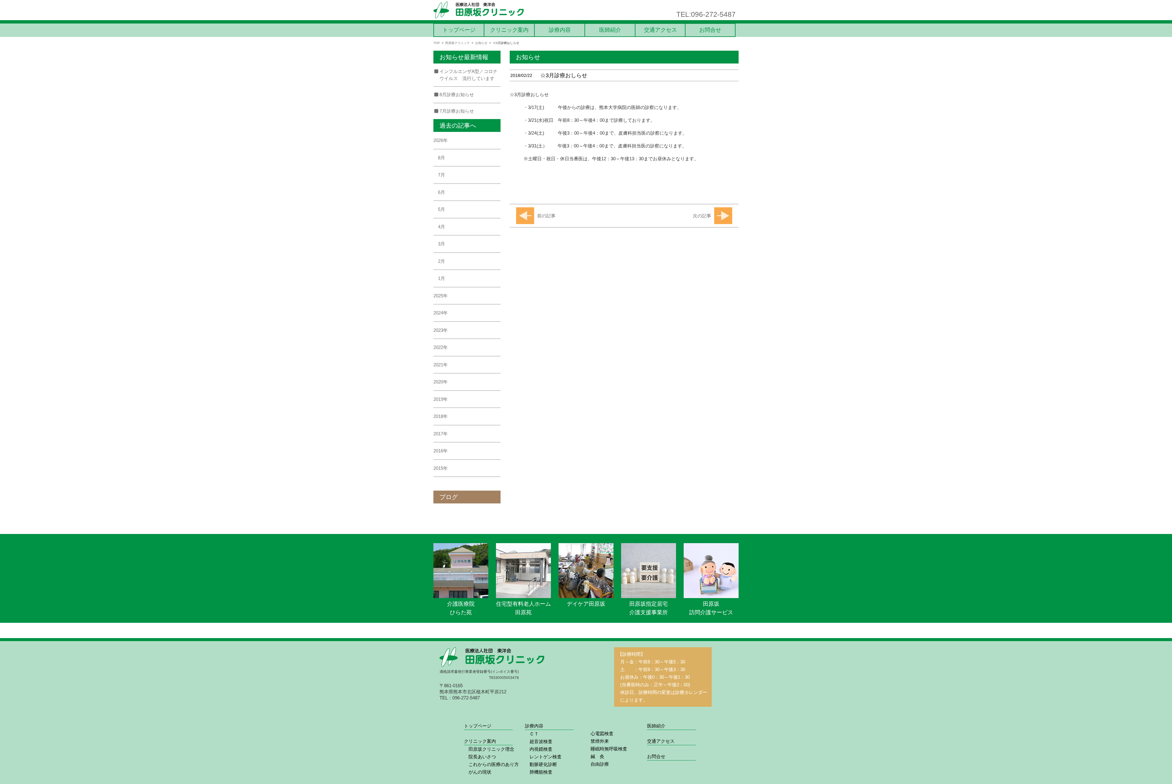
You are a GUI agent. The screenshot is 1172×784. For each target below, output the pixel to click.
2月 (441, 261)
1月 (441, 278)
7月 (441, 174)
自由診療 (597, 764)
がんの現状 (477, 772)
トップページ (459, 30)
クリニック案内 (509, 30)
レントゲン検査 (543, 756)
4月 (441, 226)
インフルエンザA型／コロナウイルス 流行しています (468, 75)
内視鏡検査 (538, 749)
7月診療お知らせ (457, 111)
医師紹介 (610, 30)
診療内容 (560, 30)
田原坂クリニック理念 (489, 749)
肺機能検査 (538, 772)
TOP (436, 43)
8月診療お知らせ (457, 94)
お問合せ (710, 30)
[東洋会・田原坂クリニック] (479, 10)
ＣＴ (532, 733)
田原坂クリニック (457, 43)
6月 (441, 192)
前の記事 (546, 215)
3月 (441, 243)
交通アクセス (660, 30)
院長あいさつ (480, 756)
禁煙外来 (597, 741)
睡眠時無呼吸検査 (606, 748)
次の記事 (702, 215)
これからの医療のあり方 (491, 764)
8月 (441, 157)
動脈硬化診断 (541, 764)
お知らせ (481, 43)
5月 (441, 209)
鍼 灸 (595, 756)
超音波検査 (538, 741)
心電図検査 (599, 733)
